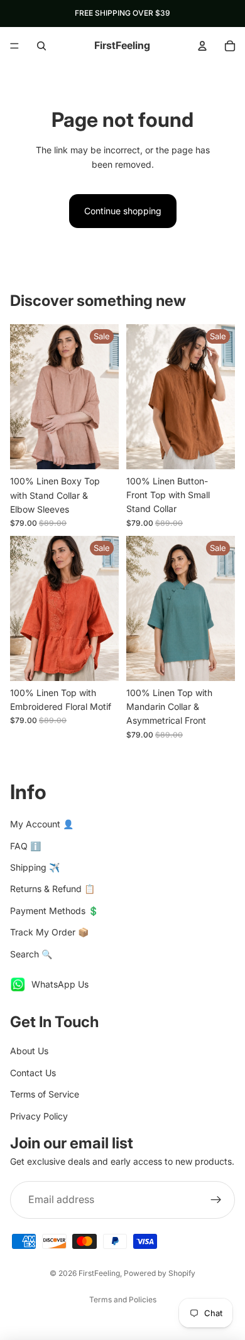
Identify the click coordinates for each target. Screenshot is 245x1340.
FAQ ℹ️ (25, 846)
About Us (29, 1050)
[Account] (202, 46)
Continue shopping (122, 210)
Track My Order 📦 (49, 932)
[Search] (41, 46)
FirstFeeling (99, 1273)
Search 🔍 (31, 954)
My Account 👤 (42, 824)
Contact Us (33, 1072)
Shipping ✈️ (35, 867)
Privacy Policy (39, 1116)
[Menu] (14, 45)
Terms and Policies (122, 1299)
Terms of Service (44, 1094)
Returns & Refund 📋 (52, 888)
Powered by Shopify (159, 1273)
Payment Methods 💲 (54, 910)
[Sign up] (216, 1200)
